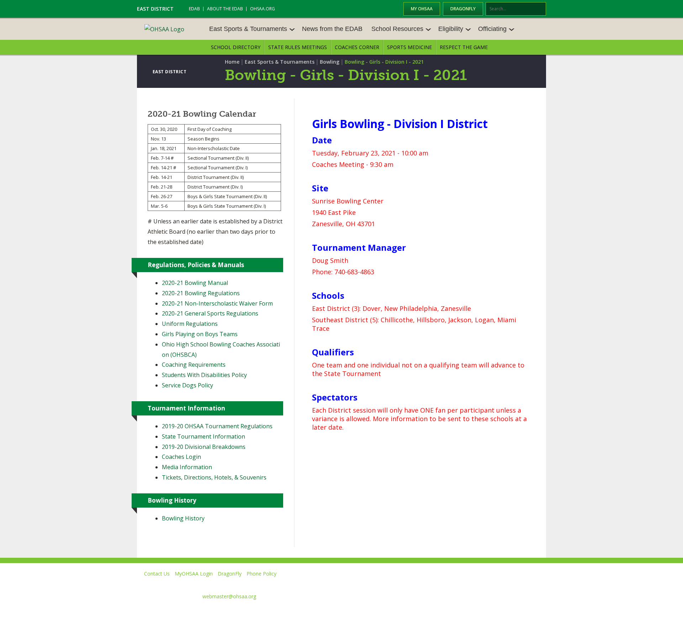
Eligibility (450, 28)
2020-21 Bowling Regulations (201, 293)
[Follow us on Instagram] (507, 583)
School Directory (235, 47)
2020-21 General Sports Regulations (210, 313)
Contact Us (157, 573)
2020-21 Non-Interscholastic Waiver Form (217, 303)
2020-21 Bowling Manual (195, 283)
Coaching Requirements (194, 365)
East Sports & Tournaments (248, 28)
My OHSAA (422, 9)
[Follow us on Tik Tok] (539, 583)
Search (541, 9)
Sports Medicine (409, 47)
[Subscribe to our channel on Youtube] (474, 583)
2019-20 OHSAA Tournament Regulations (218, 426)
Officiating (492, 28)
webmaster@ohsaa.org (229, 596)
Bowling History (183, 518)
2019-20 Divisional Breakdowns (203, 447)
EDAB (194, 9)
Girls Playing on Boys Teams (200, 334)
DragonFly (463, 9)
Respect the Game (464, 47)
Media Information (187, 467)
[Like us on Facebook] (413, 583)
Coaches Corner (357, 47)
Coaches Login (181, 457)
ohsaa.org (262, 9)
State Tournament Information (203, 436)
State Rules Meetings (297, 47)
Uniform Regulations (190, 324)
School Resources (397, 28)
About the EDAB (225, 9)
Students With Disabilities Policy (204, 375)
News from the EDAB (332, 28)
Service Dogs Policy (187, 385)
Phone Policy (261, 573)
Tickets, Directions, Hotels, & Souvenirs (214, 477)
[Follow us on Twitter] (442, 583)
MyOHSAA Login (194, 573)
